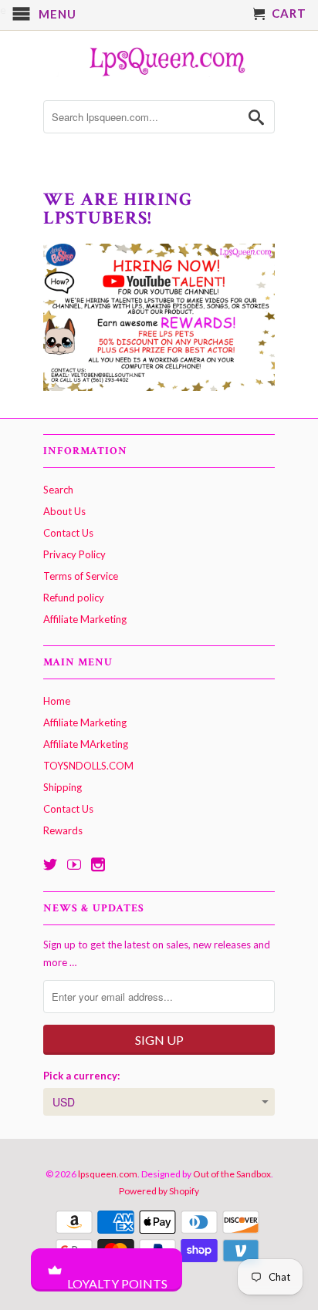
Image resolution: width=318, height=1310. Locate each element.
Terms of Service (80, 576)
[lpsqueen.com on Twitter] (50, 864)
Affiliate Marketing (85, 619)
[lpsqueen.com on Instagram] (98, 864)
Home (56, 701)
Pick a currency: (81, 1075)
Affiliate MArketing (85, 744)
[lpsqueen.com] (159, 59)
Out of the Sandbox (232, 1174)
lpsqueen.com (107, 1174)
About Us (64, 511)
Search (58, 489)
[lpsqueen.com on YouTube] (74, 864)
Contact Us (68, 533)
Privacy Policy (74, 554)
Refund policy (73, 597)
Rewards (63, 830)
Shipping (62, 787)
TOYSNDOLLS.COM (88, 765)
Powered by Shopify (159, 1191)
